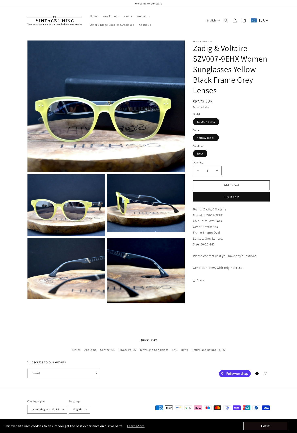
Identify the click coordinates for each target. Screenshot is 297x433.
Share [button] (200, 280)
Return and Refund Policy (208, 350)
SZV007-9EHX (206, 122)
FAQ (174, 350)
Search (76, 350)
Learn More (135, 426)
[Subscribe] (95, 373)
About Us (90, 350)
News (184, 350)
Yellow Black (206, 138)
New (200, 153)
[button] (127, 16)
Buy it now (231, 197)
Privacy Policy (127, 350)
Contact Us (107, 350)
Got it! (266, 426)
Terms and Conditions (154, 350)
